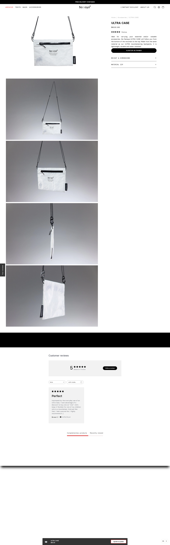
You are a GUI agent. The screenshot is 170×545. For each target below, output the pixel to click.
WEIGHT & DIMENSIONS (120, 58)
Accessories (122, 17)
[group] (85, 2)
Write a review (110, 368)
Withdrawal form (71, 516)
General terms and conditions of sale (78, 523)
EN (163, 541)
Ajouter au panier (118, 541)
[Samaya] (85, 7)
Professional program (28, 516)
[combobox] (57, 382)
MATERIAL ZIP (117, 64)
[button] (155, 7)
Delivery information (72, 510)
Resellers (23, 513)
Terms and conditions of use (75, 529)
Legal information (71, 519)
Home (113, 17)
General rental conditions (74, 526)
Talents (22, 519)
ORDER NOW (69, 506)
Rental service (25, 510)
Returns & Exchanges (73, 513)
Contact (23, 506)
